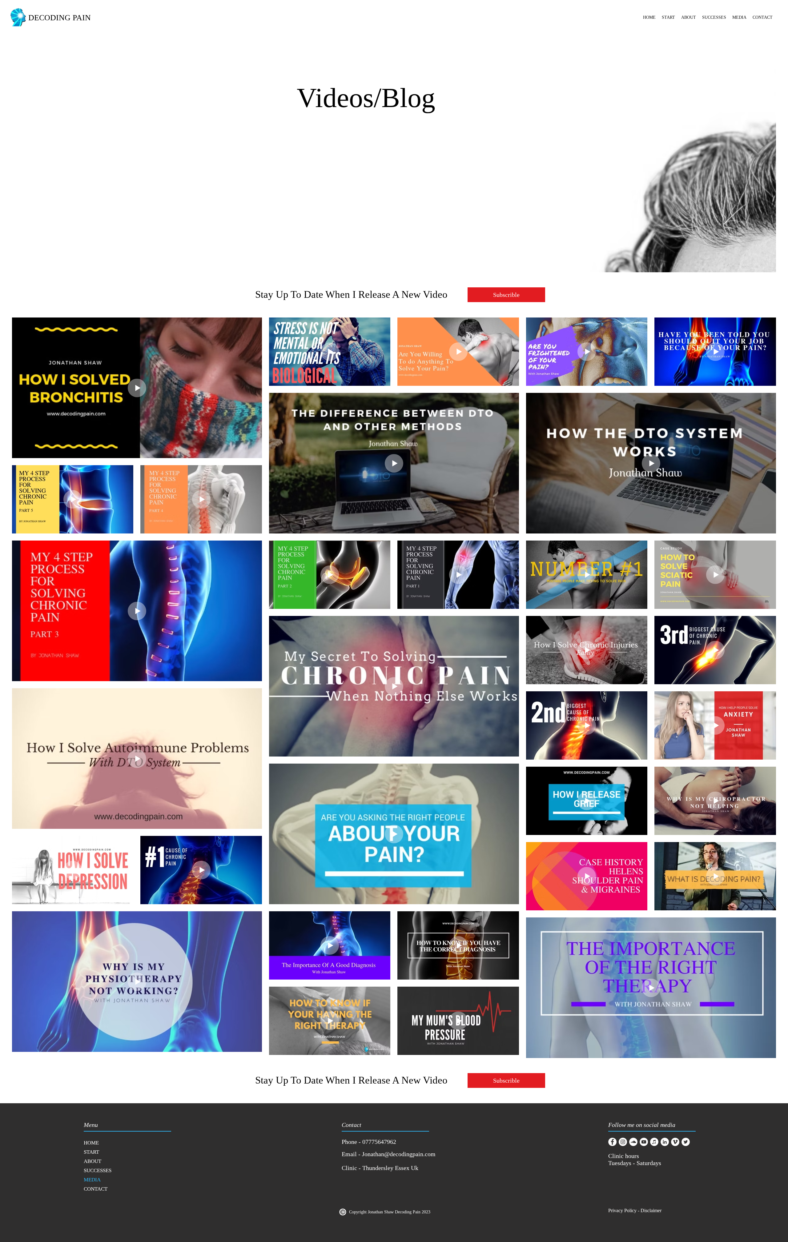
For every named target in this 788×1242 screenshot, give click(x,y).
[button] (668, 19)
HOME (91, 1143)
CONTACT (95, 1189)
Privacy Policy (622, 1210)
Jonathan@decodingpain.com (399, 1154)
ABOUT (92, 1161)
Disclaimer (652, 1210)
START (91, 1152)
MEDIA (92, 1180)
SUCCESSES (97, 1170)
